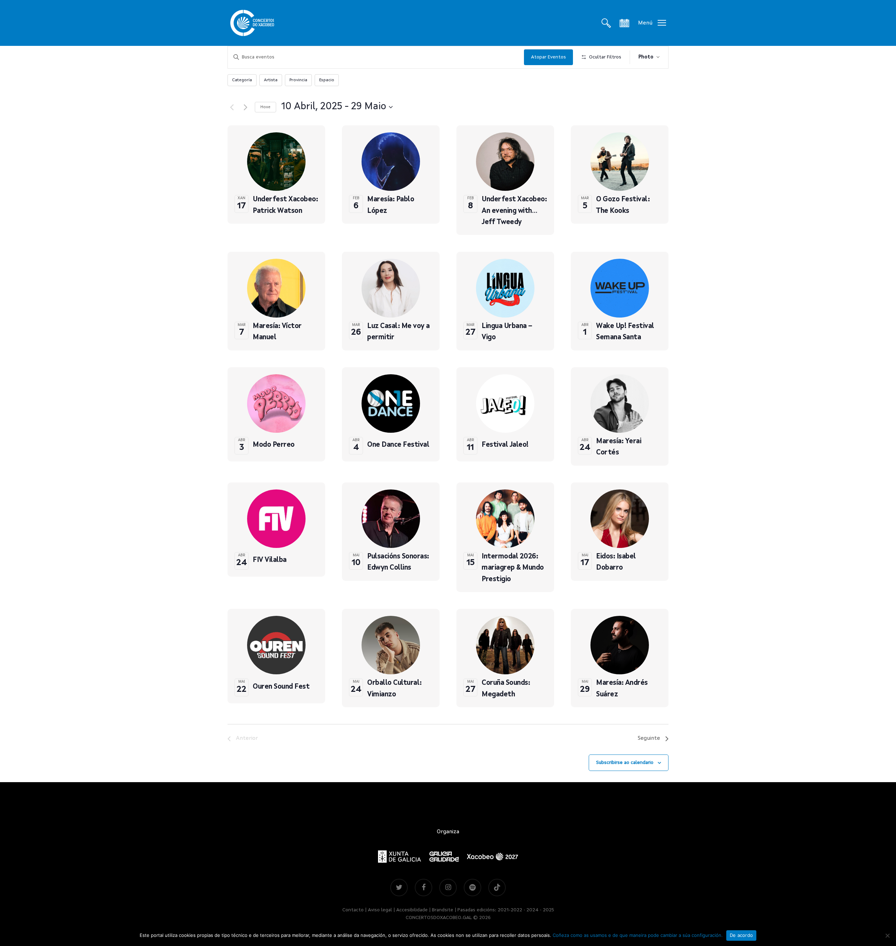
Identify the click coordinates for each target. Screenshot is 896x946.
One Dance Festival (398, 444)
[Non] (887, 935)
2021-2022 (510, 909)
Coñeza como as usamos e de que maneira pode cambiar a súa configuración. (638, 935)
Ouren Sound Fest (281, 686)
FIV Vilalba (270, 560)
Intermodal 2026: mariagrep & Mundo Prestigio (513, 568)
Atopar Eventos (548, 57)
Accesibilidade (412, 909)
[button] (652, 23)
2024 (532, 909)
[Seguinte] (245, 107)
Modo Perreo (274, 444)
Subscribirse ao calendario (624, 762)
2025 (548, 909)
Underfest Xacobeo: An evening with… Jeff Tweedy (514, 211)
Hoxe (265, 107)
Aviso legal (380, 909)
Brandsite (442, 909)
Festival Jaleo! (505, 444)
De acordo (741, 935)
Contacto (353, 909)
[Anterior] (231, 107)
